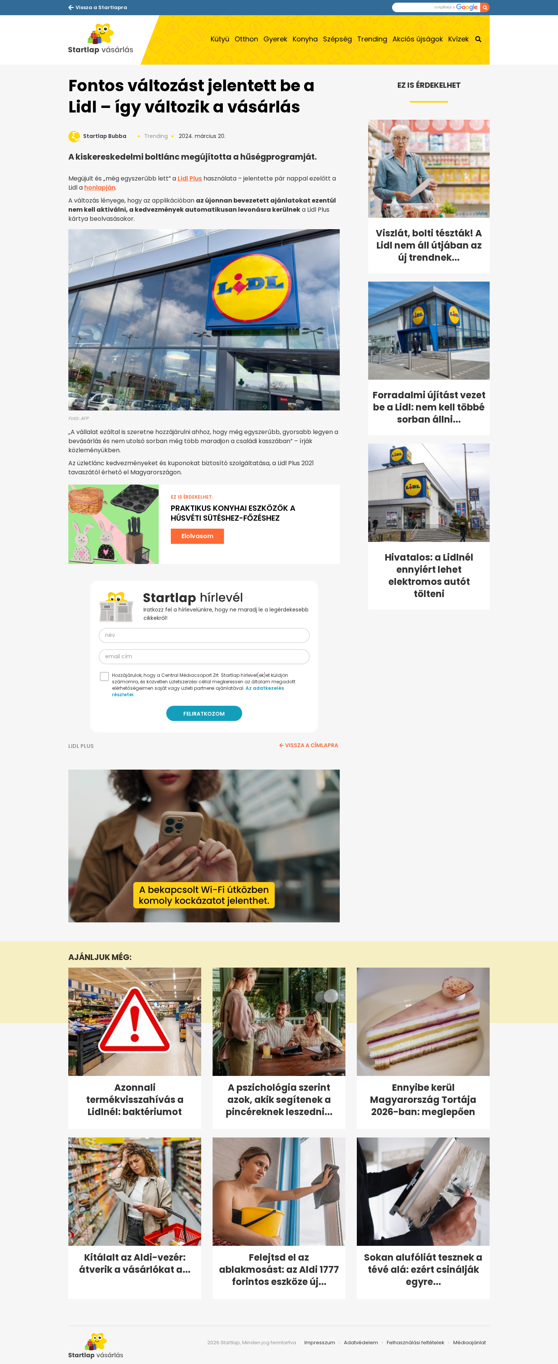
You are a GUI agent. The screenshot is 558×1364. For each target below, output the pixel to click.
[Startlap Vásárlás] (104, 40)
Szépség (337, 39)
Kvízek (458, 39)
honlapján (99, 187)
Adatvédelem (361, 1342)
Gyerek (275, 39)
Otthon (246, 39)
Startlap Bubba (104, 136)
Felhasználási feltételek (416, 1342)
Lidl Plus (190, 178)
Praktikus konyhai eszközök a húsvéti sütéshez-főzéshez (233, 513)
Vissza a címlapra (311, 745)
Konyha (305, 39)
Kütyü (220, 39)
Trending (372, 39)
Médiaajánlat (469, 1342)
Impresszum (319, 1342)
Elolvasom (197, 536)
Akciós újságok (417, 39)
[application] (204, 846)
